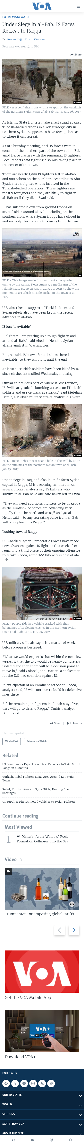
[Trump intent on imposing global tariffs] (42, 889)
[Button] (76, 54)
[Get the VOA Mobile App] (42, 971)
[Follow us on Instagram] (33, 1083)
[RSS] (42, 1083)
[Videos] (32, 1140)
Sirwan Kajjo (14, 39)
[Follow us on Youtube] (24, 1083)
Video (11, 859)
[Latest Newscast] (13, 1140)
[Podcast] (51, 1083)
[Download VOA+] (42, 1031)
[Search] (71, 1140)
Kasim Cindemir (36, 39)
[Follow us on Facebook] (6, 1083)
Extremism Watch (16, 17)
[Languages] (51, 1140)
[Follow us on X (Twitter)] (15, 1083)
